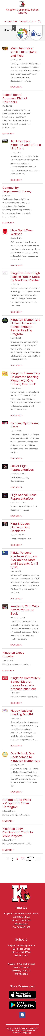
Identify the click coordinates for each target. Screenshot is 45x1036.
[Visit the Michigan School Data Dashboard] (36, 32)
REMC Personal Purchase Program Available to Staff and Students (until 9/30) (24, 560)
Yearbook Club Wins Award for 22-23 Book (25, 609)
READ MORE (16, 87)
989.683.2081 (23, 927)
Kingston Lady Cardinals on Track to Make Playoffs (17, 832)
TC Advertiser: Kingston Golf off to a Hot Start (26, 144)
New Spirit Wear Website (22, 232)
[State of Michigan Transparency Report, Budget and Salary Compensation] (22, 32)
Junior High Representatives (22, 467)
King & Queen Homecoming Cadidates (20, 527)
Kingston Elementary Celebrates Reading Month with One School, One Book (25, 378)
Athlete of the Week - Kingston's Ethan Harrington (16, 803)
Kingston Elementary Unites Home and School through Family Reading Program (25, 327)
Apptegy (27, 1032)
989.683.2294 (21, 923)
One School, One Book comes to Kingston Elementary (25, 757)
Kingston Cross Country (13, 654)
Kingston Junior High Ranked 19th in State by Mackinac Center (25, 276)
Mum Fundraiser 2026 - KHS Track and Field (23, 52)
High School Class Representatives (23, 496)
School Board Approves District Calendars (14, 98)
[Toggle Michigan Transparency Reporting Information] (14, 27)
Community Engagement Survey (16, 189)
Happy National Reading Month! (22, 712)
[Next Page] (22, 858)
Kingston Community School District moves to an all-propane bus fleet (25, 683)
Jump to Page (30, 859)
